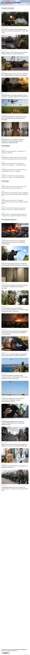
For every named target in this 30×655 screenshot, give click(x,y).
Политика (5, 181)
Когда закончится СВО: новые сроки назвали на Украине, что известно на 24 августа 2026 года (13, 208)
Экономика (5, 146)
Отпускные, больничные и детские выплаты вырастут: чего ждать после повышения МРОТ (13, 176)
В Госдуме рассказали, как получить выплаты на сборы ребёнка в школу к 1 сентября (13, 170)
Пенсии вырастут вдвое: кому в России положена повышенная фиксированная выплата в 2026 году (14, 158)
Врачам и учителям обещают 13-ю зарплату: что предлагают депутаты (13, 151)
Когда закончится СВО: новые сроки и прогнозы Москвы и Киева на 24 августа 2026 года (13, 187)
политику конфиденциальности (9, 650)
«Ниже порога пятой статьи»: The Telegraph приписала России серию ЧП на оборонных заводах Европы (14, 201)
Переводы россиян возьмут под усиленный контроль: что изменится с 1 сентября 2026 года (13, 164)
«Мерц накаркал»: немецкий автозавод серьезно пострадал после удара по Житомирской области (14, 214)
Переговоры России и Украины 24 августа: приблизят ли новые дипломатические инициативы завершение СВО (14, 193)
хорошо (6, 653)
